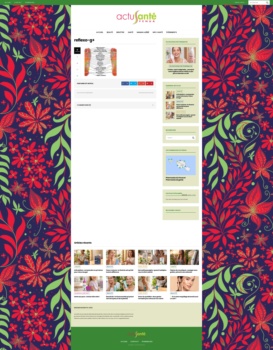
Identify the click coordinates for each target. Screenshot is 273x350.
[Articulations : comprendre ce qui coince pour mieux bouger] (170, 95)
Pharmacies (29, 2)
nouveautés (116, 316)
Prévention (77, 318)
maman (87, 316)
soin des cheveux (100, 318)
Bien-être (181, 112)
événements (125, 318)
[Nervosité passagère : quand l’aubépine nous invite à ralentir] (170, 116)
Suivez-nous (240, 2)
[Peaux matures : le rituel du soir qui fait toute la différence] (170, 105)
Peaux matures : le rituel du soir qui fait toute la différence (185, 106)
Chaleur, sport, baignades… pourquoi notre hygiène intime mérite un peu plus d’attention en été (181, 71)
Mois (189, 195)
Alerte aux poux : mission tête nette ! (87, 297)
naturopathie (105, 316)
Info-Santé (158, 32)
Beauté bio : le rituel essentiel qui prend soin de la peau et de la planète (120, 298)
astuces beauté (83, 314)
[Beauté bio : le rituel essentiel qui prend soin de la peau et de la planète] (120, 283)
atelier (90, 314)
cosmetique (116, 314)
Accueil (8, 2)
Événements (171, 32)
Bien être (120, 32)
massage (99, 316)
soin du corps (109, 318)
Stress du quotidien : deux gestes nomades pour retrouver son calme (150, 298)
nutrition (122, 316)
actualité (76, 314)
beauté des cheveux (102, 314)
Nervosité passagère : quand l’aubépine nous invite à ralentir (185, 116)
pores (131, 316)
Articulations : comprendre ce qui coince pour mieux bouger (185, 96)
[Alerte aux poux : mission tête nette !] (88, 283)
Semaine (184, 195)
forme (131, 314)
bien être (110, 314)
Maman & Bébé (143, 32)
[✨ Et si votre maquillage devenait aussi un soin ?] (184, 283)
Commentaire (84, 105)
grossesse (77, 316)
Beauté (110, 32)
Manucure (93, 316)
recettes (89, 318)
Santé (130, 32)
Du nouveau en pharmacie (181, 66)
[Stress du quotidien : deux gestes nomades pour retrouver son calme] (152, 283)
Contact (18, 2)
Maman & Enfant (82, 293)
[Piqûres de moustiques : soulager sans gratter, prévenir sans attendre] (184, 257)
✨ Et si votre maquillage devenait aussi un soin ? (184, 298)
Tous (194, 195)
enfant (128, 314)
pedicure (127, 316)
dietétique (123, 314)
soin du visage (118, 318)
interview (82, 316)
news (111, 316)
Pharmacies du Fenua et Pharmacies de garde (176, 178)
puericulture (83, 318)
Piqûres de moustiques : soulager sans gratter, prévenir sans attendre (183, 271)
